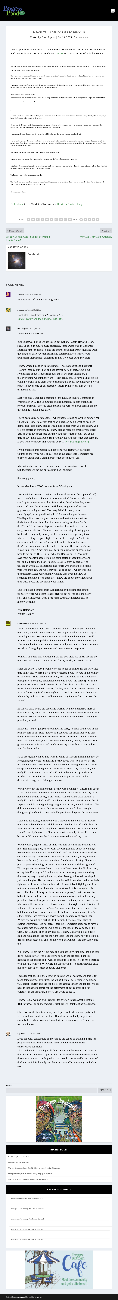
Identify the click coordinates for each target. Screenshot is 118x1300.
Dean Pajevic (49, 37)
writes (60, 53)
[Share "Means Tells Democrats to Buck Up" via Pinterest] (47, 219)
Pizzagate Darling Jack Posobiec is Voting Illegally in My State (30, 1174)
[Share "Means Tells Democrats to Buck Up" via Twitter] (33, 219)
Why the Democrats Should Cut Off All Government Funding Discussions (34, 1168)
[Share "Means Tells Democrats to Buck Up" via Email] (65, 219)
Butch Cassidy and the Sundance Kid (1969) (41, 318)
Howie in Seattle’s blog (69, 204)
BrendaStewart (23, 624)
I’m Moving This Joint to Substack (20, 1157)
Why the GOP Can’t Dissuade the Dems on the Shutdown (28, 1179)
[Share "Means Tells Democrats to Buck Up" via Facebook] (28, 219)
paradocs (21, 310)
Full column (17, 204)
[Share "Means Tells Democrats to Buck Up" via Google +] (37, 219)
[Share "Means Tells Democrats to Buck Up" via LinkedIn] (51, 219)
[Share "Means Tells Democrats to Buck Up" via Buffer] (56, 219)
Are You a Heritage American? (18, 1162)
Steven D (20, 294)
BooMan (14, 1198)
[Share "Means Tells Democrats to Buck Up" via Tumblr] (42, 219)
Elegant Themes (19, 1297)
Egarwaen (21, 1034)
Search (9, 1085)
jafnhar (13, 1229)
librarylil (14, 1209)
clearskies (14, 1219)
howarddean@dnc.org (77, 441)
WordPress (37, 1297)
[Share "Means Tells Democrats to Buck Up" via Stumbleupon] (61, 219)
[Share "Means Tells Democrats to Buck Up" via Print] (70, 219)
